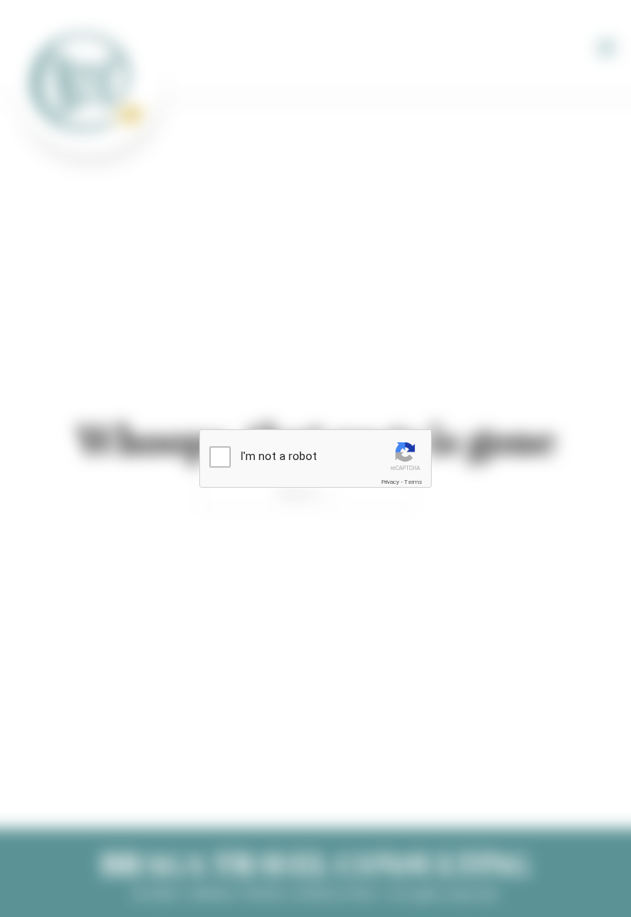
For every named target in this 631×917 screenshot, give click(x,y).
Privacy (390, 482)
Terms (413, 482)
